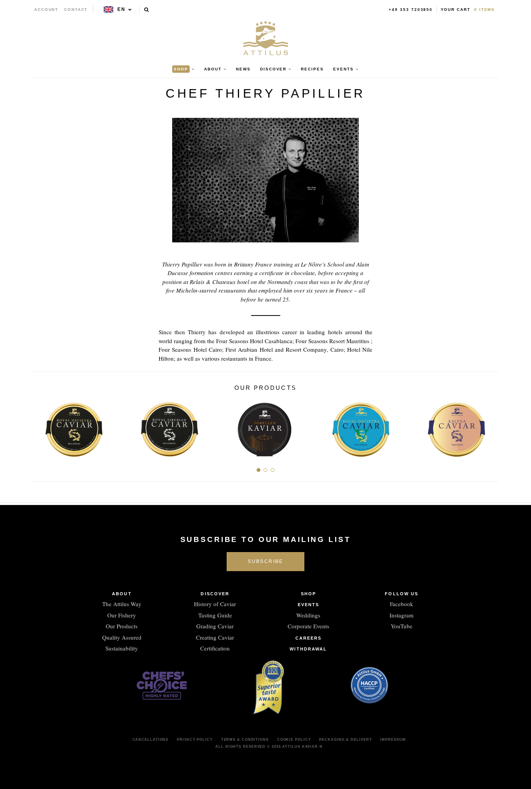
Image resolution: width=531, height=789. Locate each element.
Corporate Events (308, 626)
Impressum (392, 740)
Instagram (402, 615)
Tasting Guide (215, 615)
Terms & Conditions (245, 740)
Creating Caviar (215, 637)
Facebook (401, 604)
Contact (76, 9)
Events (309, 604)
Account (46, 9)
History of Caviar (215, 604)
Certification (215, 648)
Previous (41, 426)
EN (121, 9)
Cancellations (151, 740)
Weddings (308, 615)
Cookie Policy (294, 740)
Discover (215, 593)
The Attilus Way (121, 604)
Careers (308, 638)
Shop (308, 593)
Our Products (122, 626)
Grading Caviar (215, 626)
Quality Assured (121, 637)
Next (490, 426)
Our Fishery (121, 615)
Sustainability (121, 648)
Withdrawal (308, 649)
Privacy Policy (195, 740)
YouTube (401, 626)
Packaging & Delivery (345, 740)
